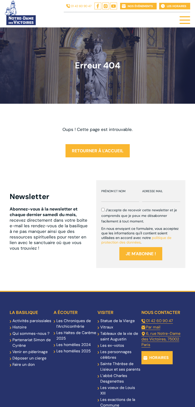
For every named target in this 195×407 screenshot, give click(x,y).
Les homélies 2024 (73, 344)
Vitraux (106, 327)
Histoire (19, 327)
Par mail (153, 327)
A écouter (66, 312)
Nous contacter (160, 312)
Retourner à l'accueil (97, 151)
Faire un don (23, 364)
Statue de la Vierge (117, 320)
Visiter (105, 312)
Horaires (159, 357)
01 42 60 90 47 (81, 6)
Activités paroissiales (31, 320)
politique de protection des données (136, 240)
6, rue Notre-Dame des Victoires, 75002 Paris (161, 339)
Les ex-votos (112, 345)
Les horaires (176, 6)
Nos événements (140, 6)
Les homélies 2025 (73, 351)
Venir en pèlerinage (30, 351)
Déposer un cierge (29, 358)
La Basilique (24, 312)
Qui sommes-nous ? (31, 333)
